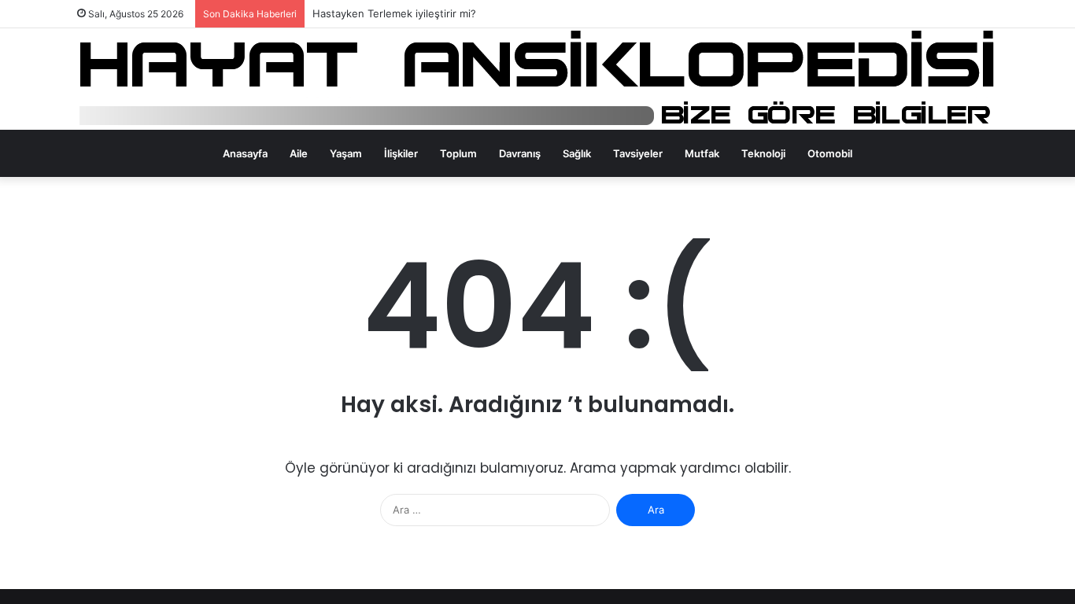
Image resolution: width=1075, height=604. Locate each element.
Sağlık (577, 153)
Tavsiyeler (638, 153)
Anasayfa (245, 153)
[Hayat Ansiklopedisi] (537, 79)
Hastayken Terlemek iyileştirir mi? (394, 13)
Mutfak (702, 153)
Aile (299, 153)
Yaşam (346, 153)
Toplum (458, 153)
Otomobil (829, 153)
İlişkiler (401, 153)
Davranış (520, 153)
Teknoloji (763, 153)
